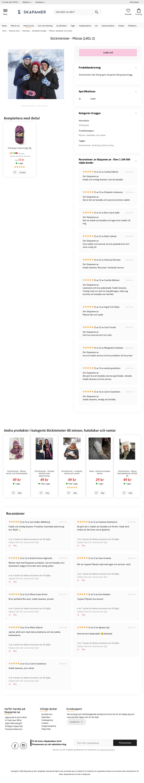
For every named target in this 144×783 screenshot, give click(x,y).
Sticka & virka (28, 26)
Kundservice (46, 714)
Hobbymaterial (85, 26)
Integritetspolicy (48, 726)
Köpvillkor (45, 717)
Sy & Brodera (61, 26)
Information (134, 2)
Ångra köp (45, 729)
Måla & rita (15, 26)
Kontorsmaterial (108, 26)
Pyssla (4, 26)
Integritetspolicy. (107, 749)
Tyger (73, 26)
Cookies (45, 723)
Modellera (132, 26)
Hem (4, 31)
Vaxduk (121, 26)
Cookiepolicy (47, 720)
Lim (96, 26)
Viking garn (84, 125)
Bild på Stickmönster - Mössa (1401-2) (35, 106)
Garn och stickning (45, 26)
